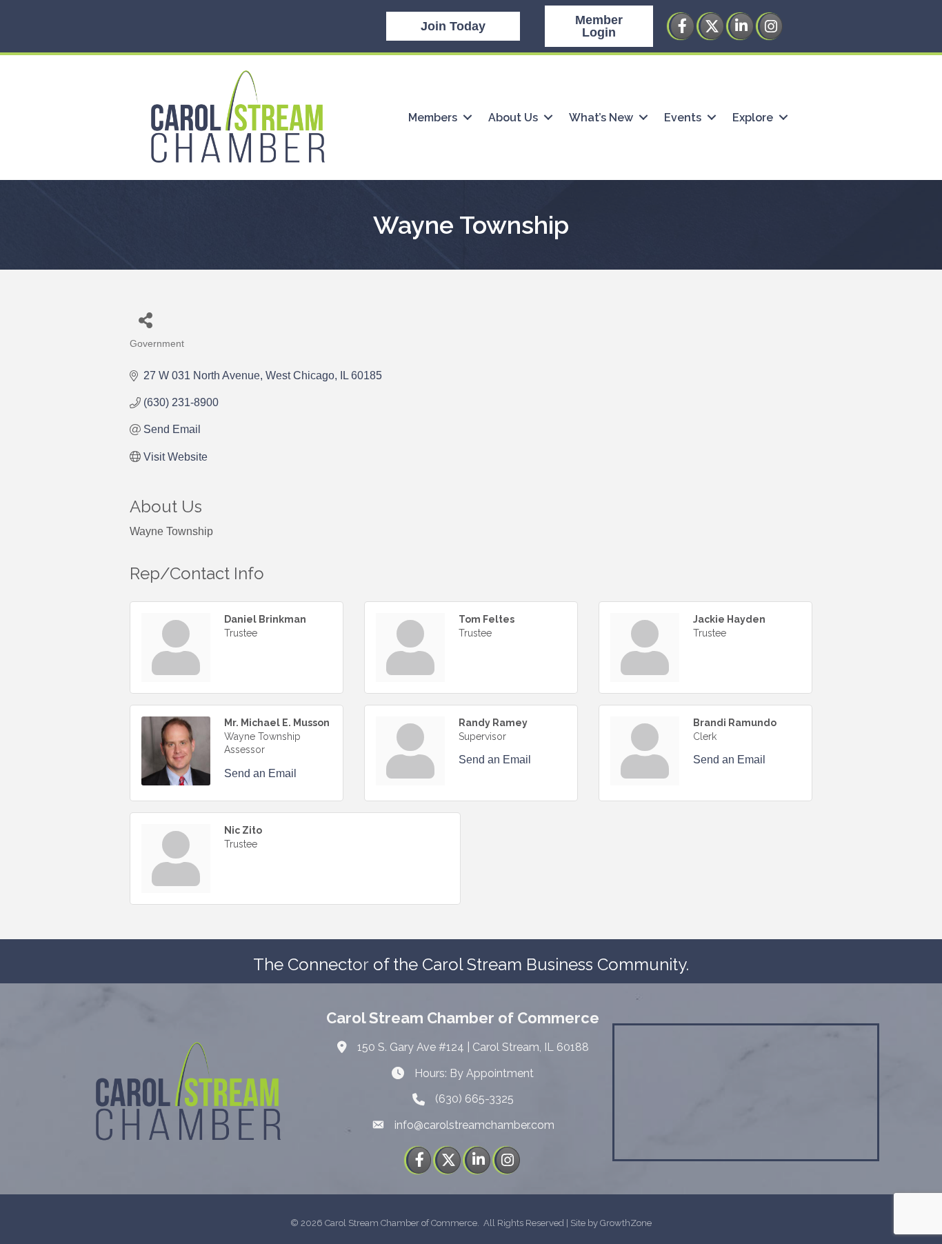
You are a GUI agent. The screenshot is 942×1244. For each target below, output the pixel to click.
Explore (752, 117)
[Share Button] (145, 319)
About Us (513, 117)
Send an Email (260, 773)
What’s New (601, 117)
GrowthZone (626, 1223)
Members (432, 117)
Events (682, 117)
